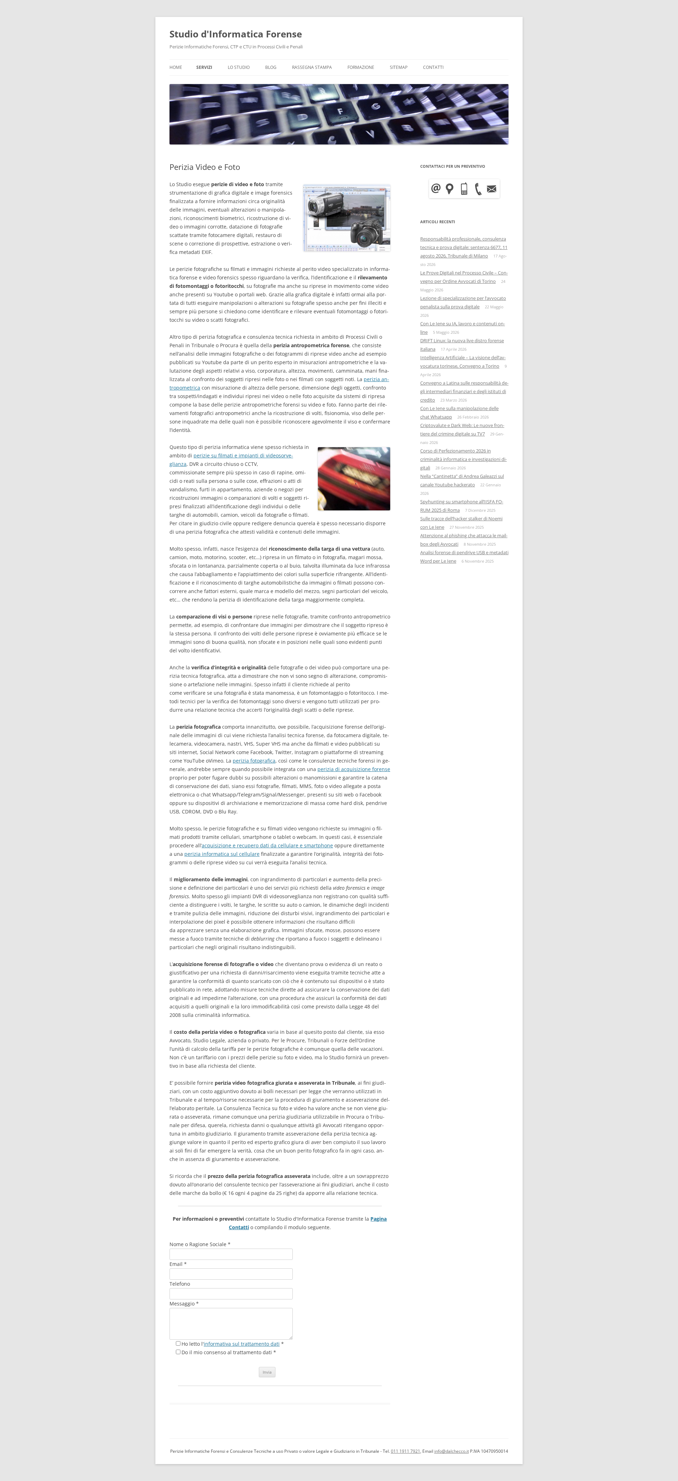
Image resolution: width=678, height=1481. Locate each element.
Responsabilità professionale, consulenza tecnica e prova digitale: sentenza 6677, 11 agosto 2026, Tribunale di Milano (463, 247)
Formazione (360, 67)
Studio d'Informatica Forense (236, 34)
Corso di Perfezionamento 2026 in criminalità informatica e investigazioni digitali (463, 459)
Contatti (433, 67)
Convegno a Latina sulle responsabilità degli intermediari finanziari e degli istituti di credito (464, 391)
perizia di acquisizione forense (353, 769)
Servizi (204, 67)
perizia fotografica (254, 760)
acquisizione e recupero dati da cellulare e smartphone (267, 845)
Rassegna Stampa (312, 67)
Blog (270, 67)
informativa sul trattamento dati (242, 1343)
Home (176, 67)
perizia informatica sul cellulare (222, 854)
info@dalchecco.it (451, 1451)
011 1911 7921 (405, 1451)
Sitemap (399, 67)
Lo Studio (239, 67)
